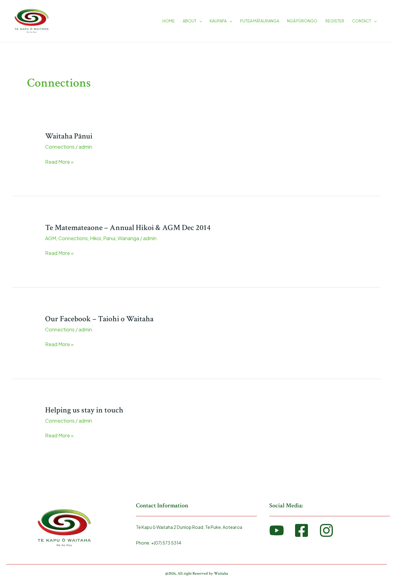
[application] (199, 21)
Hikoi (95, 238)
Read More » (59, 161)
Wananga (128, 238)
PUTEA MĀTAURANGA (259, 20)
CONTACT (361, 20)
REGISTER (334, 20)
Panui (109, 238)
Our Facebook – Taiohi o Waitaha (99, 319)
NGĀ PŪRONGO (302, 20)
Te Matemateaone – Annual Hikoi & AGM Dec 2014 (128, 227)
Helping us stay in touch (84, 410)
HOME (168, 20)
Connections (60, 146)
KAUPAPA (218, 20)
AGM (50, 238)
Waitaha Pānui (68, 136)
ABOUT (189, 20)
